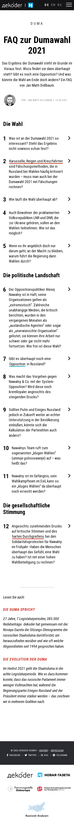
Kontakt (43, 750)
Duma (37, 23)
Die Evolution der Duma (25, 659)
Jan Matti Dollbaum (40, 100)
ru (60, 5)
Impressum (57, 750)
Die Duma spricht (19, 609)
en (53, 5)
